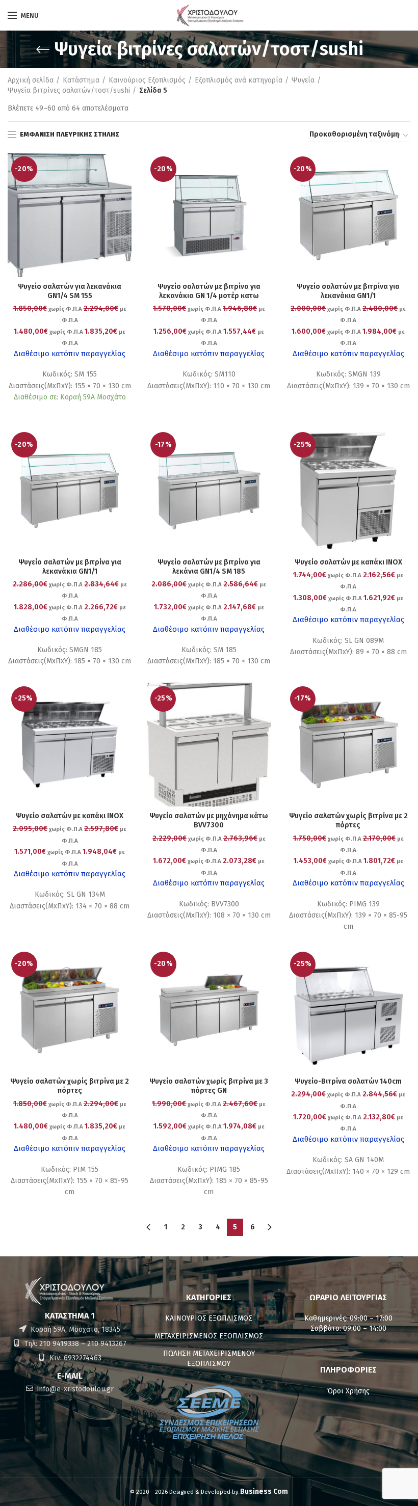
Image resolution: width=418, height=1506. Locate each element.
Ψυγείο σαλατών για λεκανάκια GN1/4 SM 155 (69, 291)
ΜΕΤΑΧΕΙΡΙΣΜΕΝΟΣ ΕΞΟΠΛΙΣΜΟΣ (208, 1336)
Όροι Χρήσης (348, 1391)
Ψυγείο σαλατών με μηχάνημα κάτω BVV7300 (208, 820)
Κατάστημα (81, 80)
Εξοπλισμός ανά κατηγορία (238, 80)
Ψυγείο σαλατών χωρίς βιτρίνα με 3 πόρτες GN (208, 1086)
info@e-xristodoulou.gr (74, 1389)
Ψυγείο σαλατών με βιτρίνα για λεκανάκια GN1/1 (348, 291)
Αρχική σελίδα (31, 80)
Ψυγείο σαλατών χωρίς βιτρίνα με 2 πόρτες (348, 820)
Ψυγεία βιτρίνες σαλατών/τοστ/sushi (69, 90)
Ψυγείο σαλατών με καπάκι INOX (348, 562)
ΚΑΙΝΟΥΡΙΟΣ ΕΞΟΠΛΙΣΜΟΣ (208, 1318)
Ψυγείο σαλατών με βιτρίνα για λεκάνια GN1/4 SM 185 (209, 567)
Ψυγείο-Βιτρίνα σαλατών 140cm (348, 1081)
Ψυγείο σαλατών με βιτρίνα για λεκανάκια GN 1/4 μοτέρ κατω (209, 291)
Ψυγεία (303, 80)
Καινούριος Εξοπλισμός (147, 80)
